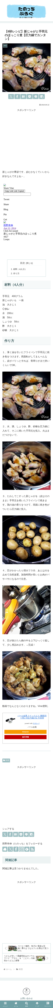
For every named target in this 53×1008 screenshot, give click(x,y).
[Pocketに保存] (29, 96)
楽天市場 (25, 737)
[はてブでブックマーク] (23, 96)
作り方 (16, 273)
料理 (7, 760)
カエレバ (36, 723)
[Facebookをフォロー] (15, 849)
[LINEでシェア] (36, 96)
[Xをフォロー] (10, 849)
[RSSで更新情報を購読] (32, 849)
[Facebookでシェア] (17, 96)
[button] (42, 96)
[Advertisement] (26, 139)
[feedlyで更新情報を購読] (26, 849)
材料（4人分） (20, 269)
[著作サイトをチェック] (4, 849)
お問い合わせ (26, 998)
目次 (22, 263)
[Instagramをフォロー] (21, 849)
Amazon (25, 732)
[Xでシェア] (11, 96)
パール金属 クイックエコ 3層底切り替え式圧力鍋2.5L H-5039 (32, 717)
